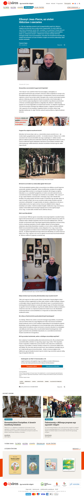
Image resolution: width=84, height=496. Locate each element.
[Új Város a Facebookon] (75, 3)
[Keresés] (79, 3)
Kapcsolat (28, 489)
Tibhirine (46, 381)
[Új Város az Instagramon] (77, 3)
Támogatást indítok (31, 366)
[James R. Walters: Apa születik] (33, 464)
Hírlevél (53, 3)
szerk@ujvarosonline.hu (50, 491)
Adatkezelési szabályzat (47, 489)
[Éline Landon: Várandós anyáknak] (15, 464)
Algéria (21, 381)
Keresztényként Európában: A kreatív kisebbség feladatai (20, 423)
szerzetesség (40, 381)
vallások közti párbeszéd (55, 381)
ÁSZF (56, 489)
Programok (59, 3)
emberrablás (27, 381)
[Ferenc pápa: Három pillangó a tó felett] (69, 464)
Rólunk (48, 3)
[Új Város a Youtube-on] (73, 3)
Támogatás (67, 3)
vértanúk (22, 383)
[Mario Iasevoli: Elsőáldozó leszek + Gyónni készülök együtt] (51, 464)
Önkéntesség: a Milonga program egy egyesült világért (60, 423)
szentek (34, 381)
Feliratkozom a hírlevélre (52, 366)
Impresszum (35, 489)
